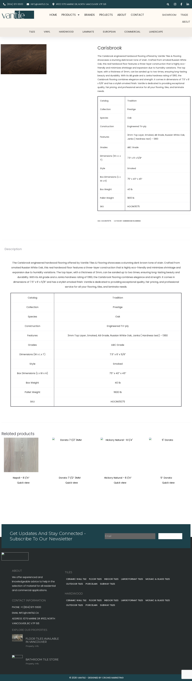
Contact (137, 15)
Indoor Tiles (111, 579)
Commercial (132, 31)
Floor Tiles (95, 579)
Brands (89, 15)
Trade (184, 14)
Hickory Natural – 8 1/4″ (118, 477)
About (121, 15)
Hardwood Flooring (132, 221)
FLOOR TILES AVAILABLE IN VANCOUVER (42, 640)
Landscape (156, 31)
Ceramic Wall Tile (76, 579)
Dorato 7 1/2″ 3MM (69, 477)
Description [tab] (13, 249)
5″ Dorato (166, 477)
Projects (106, 15)
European (109, 31)
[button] (168, 4)
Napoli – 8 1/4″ (21, 477)
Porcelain (91, 583)
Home (53, 15)
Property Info (32, 646)
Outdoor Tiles (74, 583)
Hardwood (66, 31)
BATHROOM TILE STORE (42, 659)
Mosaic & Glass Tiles (158, 579)
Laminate (88, 31)
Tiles (32, 31)
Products (69, 15)
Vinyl (47, 31)
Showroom (169, 14)
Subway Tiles (107, 583)
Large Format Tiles (132, 579)
